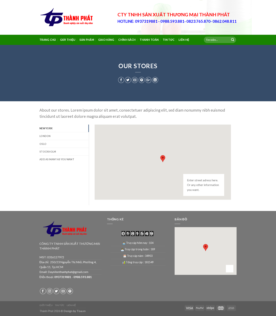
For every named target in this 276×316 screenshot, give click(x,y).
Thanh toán (149, 39)
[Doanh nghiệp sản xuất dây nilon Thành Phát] (67, 17)
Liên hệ (184, 39)
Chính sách (127, 39)
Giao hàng (106, 39)
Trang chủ (47, 39)
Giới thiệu (67, 39)
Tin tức (168, 39)
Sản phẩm (86, 39)
